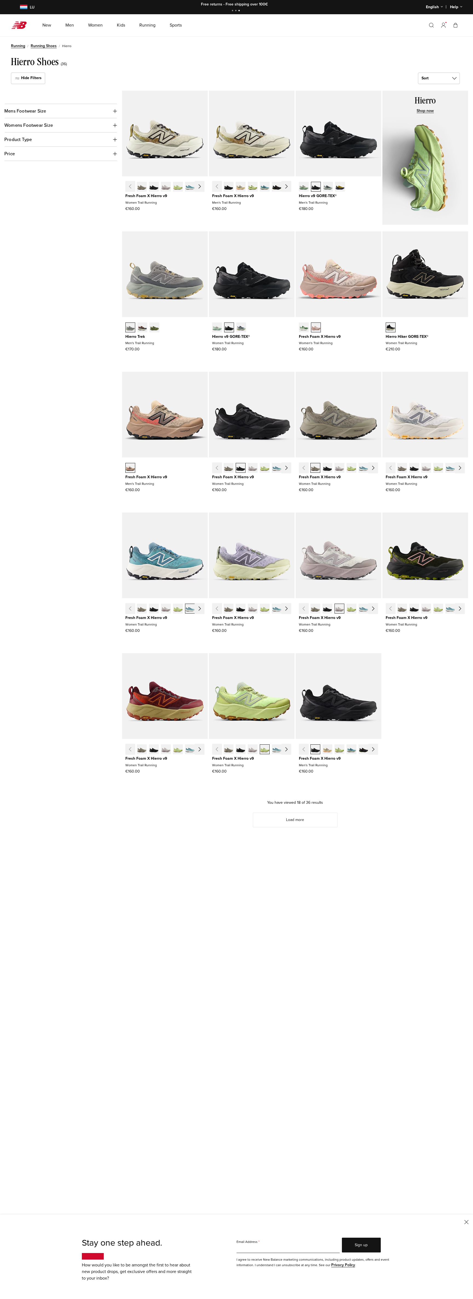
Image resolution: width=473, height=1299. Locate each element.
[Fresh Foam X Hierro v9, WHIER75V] (202, 187)
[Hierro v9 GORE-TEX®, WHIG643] (241, 328)
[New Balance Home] (21, 25)
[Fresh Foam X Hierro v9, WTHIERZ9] (154, 187)
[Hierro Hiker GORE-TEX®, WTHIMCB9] (391, 328)
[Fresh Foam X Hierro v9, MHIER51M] (253, 187)
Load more (295, 819)
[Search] (431, 25)
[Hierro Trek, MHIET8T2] (154, 328)
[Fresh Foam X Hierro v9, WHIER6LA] (190, 187)
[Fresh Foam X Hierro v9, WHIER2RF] (166, 187)
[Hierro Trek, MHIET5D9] (142, 328)
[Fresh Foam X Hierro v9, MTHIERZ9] (228, 187)
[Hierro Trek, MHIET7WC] (130, 328)
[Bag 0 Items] (455, 25)
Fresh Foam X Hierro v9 (146, 196)
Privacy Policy (343, 1265)
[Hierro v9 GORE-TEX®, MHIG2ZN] (340, 187)
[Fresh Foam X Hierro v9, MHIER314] (265, 187)
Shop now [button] (425, 110)
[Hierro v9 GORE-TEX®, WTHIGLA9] (217, 328)
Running (18, 46)
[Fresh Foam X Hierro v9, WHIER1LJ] (178, 187)
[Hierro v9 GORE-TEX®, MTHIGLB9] (316, 187)
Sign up (361, 1245)
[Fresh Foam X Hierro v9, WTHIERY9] (142, 187)
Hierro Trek (135, 336)
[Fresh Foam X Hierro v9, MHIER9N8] (241, 187)
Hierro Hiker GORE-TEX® (407, 336)
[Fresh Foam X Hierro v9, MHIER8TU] (277, 187)
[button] (443, 25)
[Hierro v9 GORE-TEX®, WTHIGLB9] (229, 328)
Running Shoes (44, 46)
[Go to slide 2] (236, 11)
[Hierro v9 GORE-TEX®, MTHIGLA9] (304, 187)
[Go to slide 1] (233, 11)
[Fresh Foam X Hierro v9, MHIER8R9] (289, 187)
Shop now (266, 4)
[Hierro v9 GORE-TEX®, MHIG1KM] (328, 187)
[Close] (466, 1222)
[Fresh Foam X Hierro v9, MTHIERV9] (130, 468)
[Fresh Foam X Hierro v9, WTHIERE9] (304, 328)
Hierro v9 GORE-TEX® (318, 196)
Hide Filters (31, 78)
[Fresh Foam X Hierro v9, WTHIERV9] (316, 328)
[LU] (20, 7)
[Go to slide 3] (239, 11)
